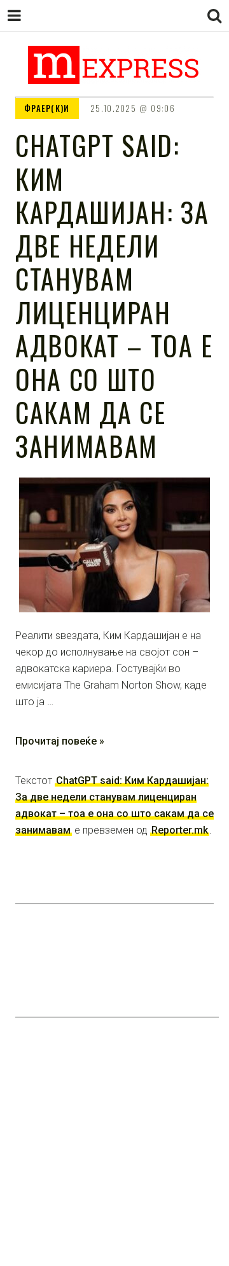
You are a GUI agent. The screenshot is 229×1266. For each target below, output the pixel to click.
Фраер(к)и (47, 108)
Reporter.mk (179, 830)
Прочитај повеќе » (59, 741)
